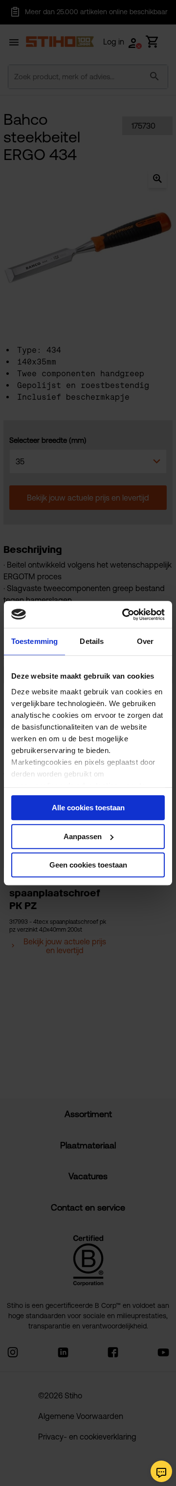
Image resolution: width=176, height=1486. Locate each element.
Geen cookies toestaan (88, 865)
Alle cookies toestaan (88, 807)
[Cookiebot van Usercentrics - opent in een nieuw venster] (124, 614)
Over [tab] (145, 641)
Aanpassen (83, 836)
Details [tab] (92, 641)
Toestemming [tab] (34, 641)
